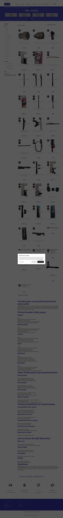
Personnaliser (21, 261)
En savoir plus (40, 259)
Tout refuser (34, 261)
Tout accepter (40, 261)
